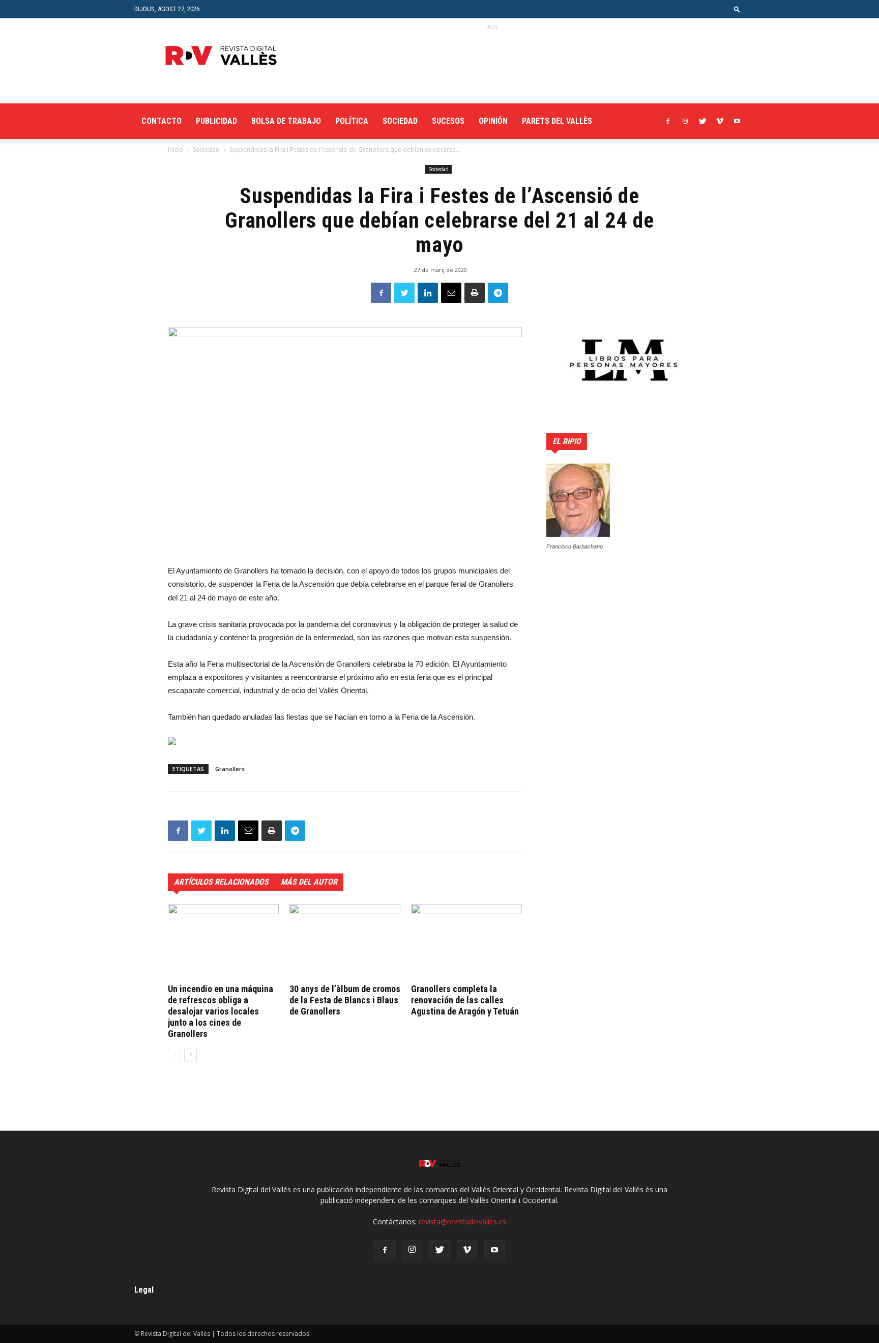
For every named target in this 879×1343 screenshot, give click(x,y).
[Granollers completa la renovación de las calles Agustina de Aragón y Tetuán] (466, 942)
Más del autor (309, 882)
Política (351, 121)
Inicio (175, 149)
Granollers (230, 769)
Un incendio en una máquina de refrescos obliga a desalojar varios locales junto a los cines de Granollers (220, 1011)
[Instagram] (685, 121)
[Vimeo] (719, 121)
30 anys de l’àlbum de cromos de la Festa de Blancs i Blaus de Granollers (344, 1000)
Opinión (493, 121)
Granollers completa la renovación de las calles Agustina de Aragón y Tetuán (465, 1000)
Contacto (161, 121)
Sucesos (448, 121)
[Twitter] (702, 121)
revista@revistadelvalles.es (462, 1221)
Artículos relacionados (221, 882)
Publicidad (216, 121)
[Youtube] (737, 121)
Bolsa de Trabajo (286, 121)
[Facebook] (668, 121)
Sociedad (400, 121)
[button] (737, 9)
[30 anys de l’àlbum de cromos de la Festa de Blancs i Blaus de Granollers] (344, 942)
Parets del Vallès (557, 121)
